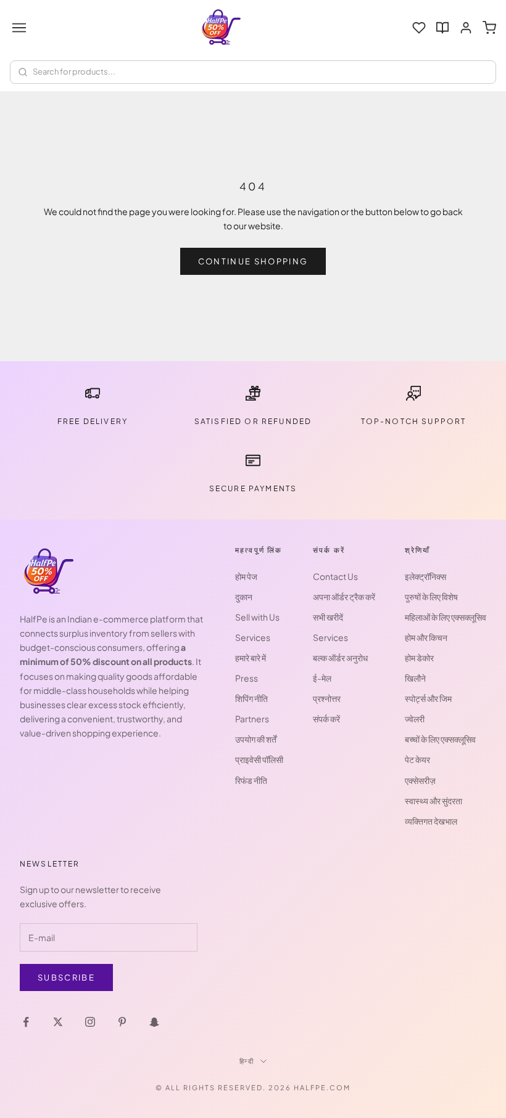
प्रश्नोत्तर (327, 698)
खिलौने (415, 677)
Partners (252, 718)
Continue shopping (253, 261)
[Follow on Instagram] (90, 1022)
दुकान (243, 596)
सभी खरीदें (328, 616)
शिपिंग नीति (251, 698)
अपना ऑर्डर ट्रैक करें (344, 596)
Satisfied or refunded (253, 421)
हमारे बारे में (250, 657)
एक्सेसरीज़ (420, 780)
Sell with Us (257, 616)
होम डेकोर (419, 657)
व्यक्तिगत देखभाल (431, 820)
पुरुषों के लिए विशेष (431, 596)
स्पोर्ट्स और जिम (428, 698)
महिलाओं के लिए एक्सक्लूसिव (445, 616)
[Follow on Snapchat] (154, 1022)
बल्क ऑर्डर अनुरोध (340, 657)
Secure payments (253, 488)
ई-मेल (322, 677)
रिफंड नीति (251, 780)
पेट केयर (417, 759)
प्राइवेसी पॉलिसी (259, 759)
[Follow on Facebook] (26, 1022)
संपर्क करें (326, 718)
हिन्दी (247, 1061)
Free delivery (92, 421)
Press (246, 677)
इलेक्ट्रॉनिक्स (425, 576)
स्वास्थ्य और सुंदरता (433, 800)
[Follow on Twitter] (58, 1022)
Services (252, 637)
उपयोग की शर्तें (255, 739)
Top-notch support (414, 421)
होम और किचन (426, 637)
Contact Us (335, 576)
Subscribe (66, 977)
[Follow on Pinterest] (122, 1022)
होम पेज (246, 576)
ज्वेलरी (415, 718)
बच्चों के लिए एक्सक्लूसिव (440, 739)
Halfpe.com (322, 1087)
